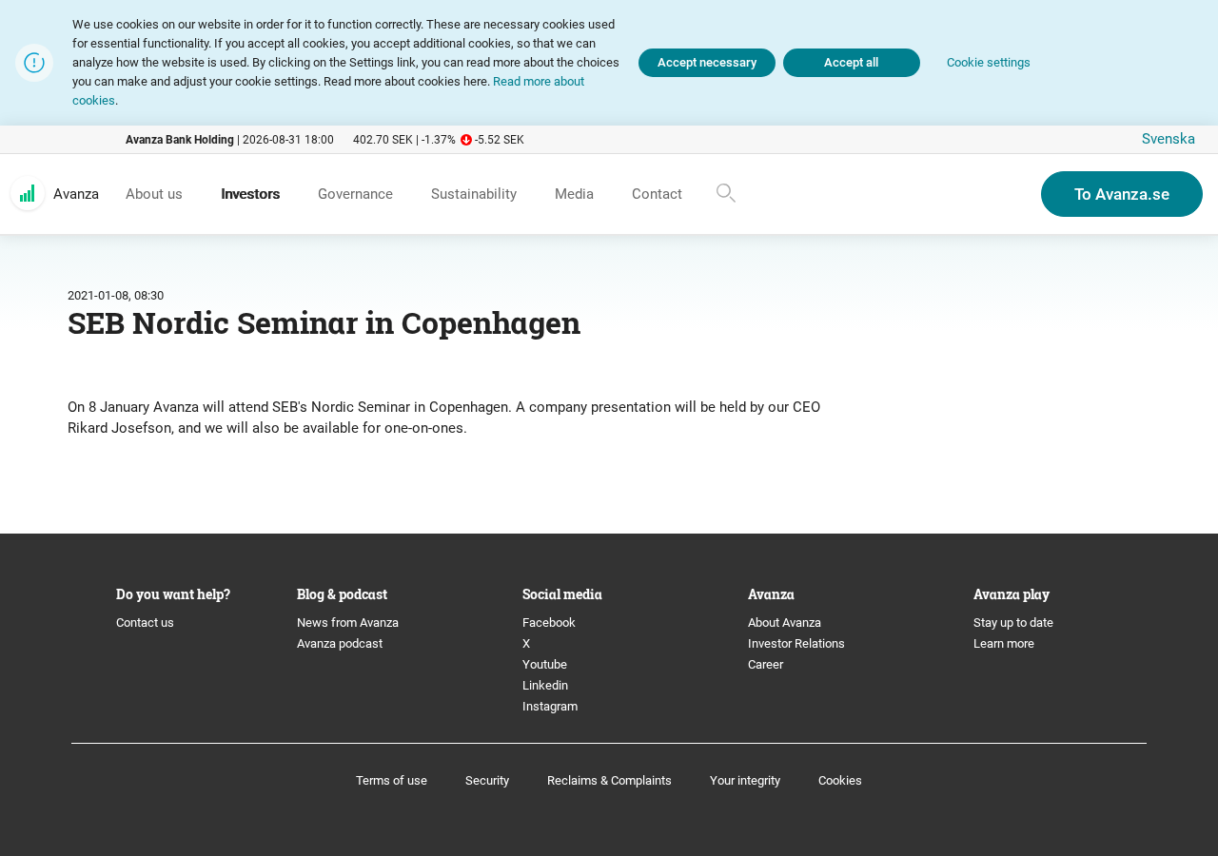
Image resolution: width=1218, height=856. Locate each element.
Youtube (544, 664)
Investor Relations (796, 643)
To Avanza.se (1121, 194)
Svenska (1168, 138)
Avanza (76, 194)
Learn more (1003, 643)
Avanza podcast (340, 643)
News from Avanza (348, 622)
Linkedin (545, 685)
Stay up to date (1013, 622)
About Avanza (784, 622)
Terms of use (391, 780)
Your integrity (745, 780)
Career (765, 664)
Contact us (145, 622)
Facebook (549, 622)
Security (487, 780)
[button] (989, 63)
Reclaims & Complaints (609, 780)
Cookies (840, 780)
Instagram (550, 706)
